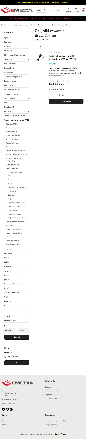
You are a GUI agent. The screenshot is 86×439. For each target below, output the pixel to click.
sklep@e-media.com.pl (10, 399)
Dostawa (48, 387)
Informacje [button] (50, 381)
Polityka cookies (51, 424)
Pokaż (17, 363)
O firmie (5, 421)
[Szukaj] (28, 321)
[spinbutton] (54, 95)
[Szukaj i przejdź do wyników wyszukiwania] (45, 10)
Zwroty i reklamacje (52, 391)
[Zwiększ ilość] (59, 95)
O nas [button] (4, 415)
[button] (18, 18)
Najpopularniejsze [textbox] (40, 47)
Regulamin (49, 394)
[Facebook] (3, 409)
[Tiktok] (11, 409)
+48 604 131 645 (8, 403)
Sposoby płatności (51, 398)
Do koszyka (66, 101)
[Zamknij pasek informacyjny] (84, 2)
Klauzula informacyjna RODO (55, 421)
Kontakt (4, 424)
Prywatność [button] (50, 415)
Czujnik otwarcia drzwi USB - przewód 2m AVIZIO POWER (62, 58)
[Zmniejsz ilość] (50, 95)
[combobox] (45, 47)
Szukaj (17, 337)
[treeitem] (16, 38)
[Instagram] (7, 409)
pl (52, 10)
